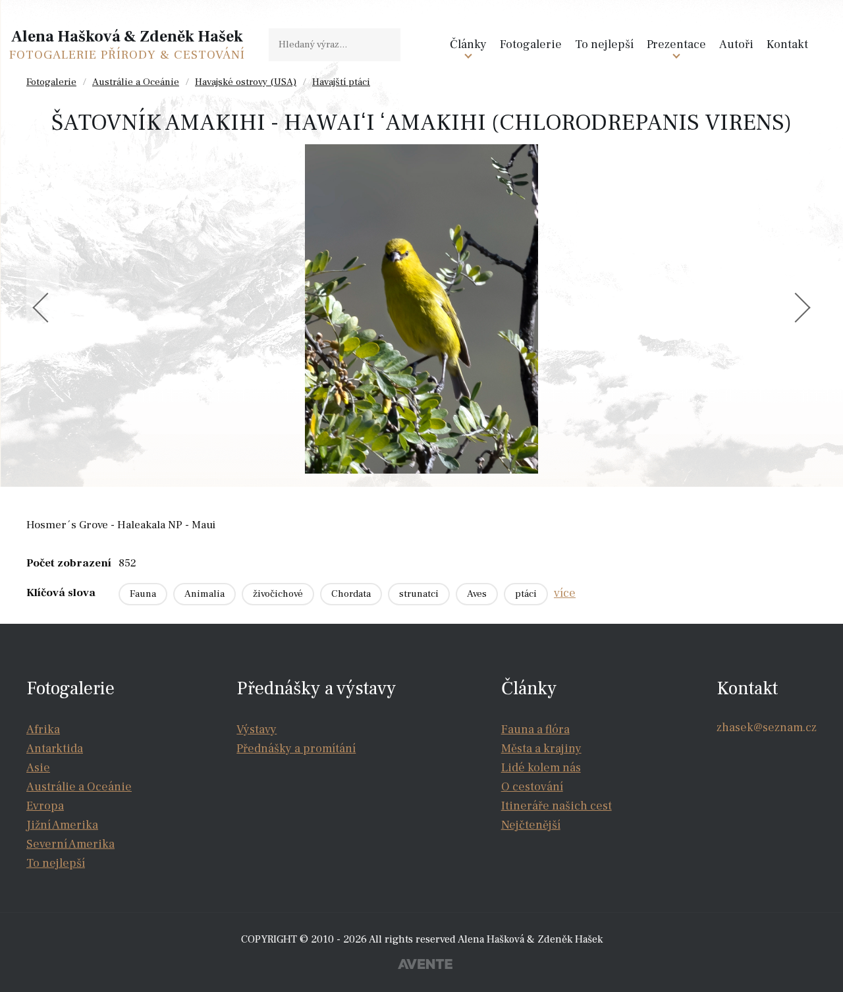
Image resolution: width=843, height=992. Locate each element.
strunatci (419, 594)
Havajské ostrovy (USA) (245, 82)
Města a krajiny (541, 748)
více (565, 593)
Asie (38, 767)
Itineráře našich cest (556, 805)
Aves (477, 594)
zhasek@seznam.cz (767, 727)
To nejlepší (604, 44)
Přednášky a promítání (296, 748)
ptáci (526, 594)
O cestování (532, 786)
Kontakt (787, 44)
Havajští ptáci (341, 82)
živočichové (278, 594)
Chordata (351, 594)
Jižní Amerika (62, 825)
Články (468, 44)
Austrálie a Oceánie (135, 82)
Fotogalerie (531, 44)
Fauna (143, 594)
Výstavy (256, 729)
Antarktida (54, 748)
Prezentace (676, 44)
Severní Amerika (70, 844)
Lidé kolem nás (541, 767)
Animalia (204, 594)
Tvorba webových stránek (425, 965)
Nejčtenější (530, 825)
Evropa (45, 805)
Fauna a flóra (535, 729)
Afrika (43, 729)
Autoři (736, 44)
